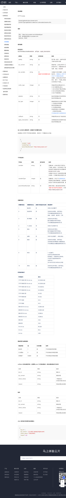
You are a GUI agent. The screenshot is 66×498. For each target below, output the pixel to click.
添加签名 (6, 53)
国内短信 (5, 15)
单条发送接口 (7, 18)
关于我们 (58, 2)
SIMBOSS (59, 493)
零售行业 (16, 477)
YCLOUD (50, 493)
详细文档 (26, 477)
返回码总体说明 (7, 88)
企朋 (54, 493)
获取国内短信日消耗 (9, 67)
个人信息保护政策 (38, 477)
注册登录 (16, 472)
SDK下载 (26, 479)
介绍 (4, 7)
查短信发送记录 (8, 62)
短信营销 (16, 474)
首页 (10, 2)
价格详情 (36, 472)
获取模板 (6, 44)
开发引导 (5, 10)
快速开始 (26, 472)
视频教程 (26, 474)
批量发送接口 (7, 21)
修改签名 (6, 59)
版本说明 (5, 91)
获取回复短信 (7, 39)
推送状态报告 (7, 30)
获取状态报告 (7, 33)
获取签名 (6, 56)
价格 (34, 2)
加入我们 (45, 474)
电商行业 (16, 479)
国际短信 (5, 71)
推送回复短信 (7, 36)
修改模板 (6, 47)
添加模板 (6, 41)
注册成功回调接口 (8, 65)
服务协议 (5, 94)
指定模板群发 (7, 27)
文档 (51, 2)
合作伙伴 (36, 479)
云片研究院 (43, 2)
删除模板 (6, 50)
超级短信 (5, 77)
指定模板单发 (7, 24)
